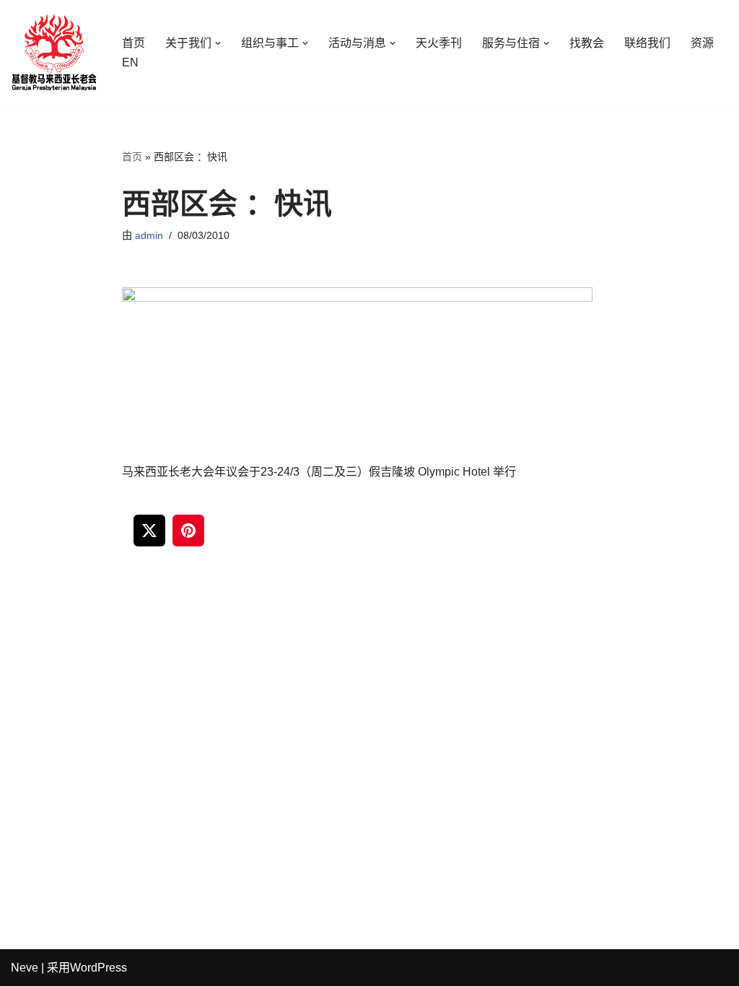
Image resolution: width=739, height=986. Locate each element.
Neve (24, 967)
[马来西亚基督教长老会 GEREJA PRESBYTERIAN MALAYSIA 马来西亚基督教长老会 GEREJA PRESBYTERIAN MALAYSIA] (54, 52)
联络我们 (647, 43)
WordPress (98, 967)
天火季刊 (439, 43)
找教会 (586, 43)
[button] (218, 43)
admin (149, 235)
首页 (133, 43)
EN (130, 62)
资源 (702, 43)
